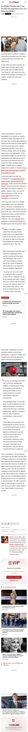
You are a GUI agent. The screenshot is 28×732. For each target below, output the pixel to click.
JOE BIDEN (5, 531)
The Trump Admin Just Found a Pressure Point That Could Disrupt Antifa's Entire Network (13, 631)
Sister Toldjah (5, 659)
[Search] (25, 2)
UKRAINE (12, 531)
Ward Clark (4, 634)
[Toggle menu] (2, 2)
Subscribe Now (14, 580)
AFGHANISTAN (15, 529)
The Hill (17, 219)
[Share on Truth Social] (5, 524)
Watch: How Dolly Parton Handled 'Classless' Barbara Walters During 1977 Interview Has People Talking (12, 656)
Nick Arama (4, 609)
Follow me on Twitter (17, 551)
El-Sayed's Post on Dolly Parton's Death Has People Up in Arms (13, 607)
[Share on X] (2, 524)
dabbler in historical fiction (16, 544)
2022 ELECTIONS (5, 529)
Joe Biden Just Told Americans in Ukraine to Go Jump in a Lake (14, 170)
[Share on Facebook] (8, 524)
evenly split (5, 196)
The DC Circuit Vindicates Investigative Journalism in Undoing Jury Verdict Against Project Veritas (13, 712)
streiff (2, 13)
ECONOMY (23, 529)
